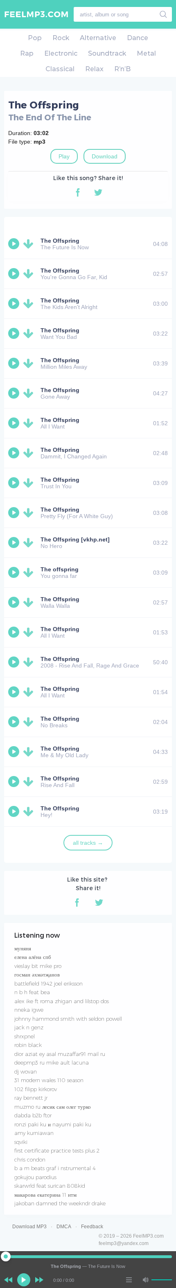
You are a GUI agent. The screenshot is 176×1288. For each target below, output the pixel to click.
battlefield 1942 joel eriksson (48, 983)
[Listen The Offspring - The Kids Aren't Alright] (14, 303)
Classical (59, 69)
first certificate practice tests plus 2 (56, 1150)
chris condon (29, 1159)
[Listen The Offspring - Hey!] (14, 811)
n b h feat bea (32, 992)
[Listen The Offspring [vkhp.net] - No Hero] (14, 542)
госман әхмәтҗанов (37, 974)
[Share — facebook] (78, 192)
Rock (60, 38)
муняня (22, 948)
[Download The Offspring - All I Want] (29, 423)
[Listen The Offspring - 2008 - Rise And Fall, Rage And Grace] (14, 662)
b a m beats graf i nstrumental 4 (55, 1168)
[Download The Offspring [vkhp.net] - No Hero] (29, 542)
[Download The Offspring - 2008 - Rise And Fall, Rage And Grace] (29, 662)
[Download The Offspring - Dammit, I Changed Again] (29, 453)
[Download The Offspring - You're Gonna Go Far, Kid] (29, 273)
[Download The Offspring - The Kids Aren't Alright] (29, 303)
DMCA (63, 1226)
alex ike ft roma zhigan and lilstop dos (61, 1001)
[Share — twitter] (98, 192)
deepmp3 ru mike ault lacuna (51, 1062)
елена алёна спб (32, 957)
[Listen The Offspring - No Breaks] (14, 722)
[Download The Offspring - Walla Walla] (29, 602)
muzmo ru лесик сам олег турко (52, 1106)
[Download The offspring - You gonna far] (29, 572)
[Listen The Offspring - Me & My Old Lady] (14, 751)
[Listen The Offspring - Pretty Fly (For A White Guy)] (14, 512)
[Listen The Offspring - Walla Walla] (14, 602)
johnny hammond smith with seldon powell (68, 1018)
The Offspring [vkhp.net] (75, 539)
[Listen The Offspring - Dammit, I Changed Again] (14, 453)
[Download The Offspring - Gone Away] (29, 393)
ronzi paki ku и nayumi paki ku (52, 1124)
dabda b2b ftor (33, 1115)
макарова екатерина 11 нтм (45, 1194)
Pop (35, 38)
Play (64, 156)
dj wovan (25, 1071)
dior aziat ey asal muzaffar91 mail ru (59, 1054)
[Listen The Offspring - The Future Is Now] (14, 243)
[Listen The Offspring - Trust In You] (14, 482)
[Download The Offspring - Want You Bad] (29, 333)
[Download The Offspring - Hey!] (29, 811)
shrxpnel (24, 1036)
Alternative (98, 38)
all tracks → (88, 842)
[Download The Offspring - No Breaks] (29, 722)
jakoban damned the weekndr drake (60, 1203)
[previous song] (8, 1280)
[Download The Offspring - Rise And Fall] (29, 781)
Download (104, 156)
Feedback (92, 1226)
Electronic (60, 53)
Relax (94, 69)
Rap (27, 53)
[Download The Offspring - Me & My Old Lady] (29, 751)
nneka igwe (28, 1009)
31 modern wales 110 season (48, 1080)
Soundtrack (107, 53)
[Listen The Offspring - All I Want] (14, 423)
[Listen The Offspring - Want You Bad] (14, 333)
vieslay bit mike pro (37, 966)
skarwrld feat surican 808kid (49, 1185)
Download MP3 (29, 1226)
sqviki (20, 1142)
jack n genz (28, 1027)
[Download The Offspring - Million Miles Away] (29, 363)
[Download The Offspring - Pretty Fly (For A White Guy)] (29, 512)
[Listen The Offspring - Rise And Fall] (14, 781)
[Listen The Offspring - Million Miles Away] (14, 363)
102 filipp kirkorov (35, 1089)
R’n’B (122, 69)
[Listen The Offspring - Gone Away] (14, 393)
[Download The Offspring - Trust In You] (29, 482)
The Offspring (60, 240)
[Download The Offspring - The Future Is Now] (29, 243)
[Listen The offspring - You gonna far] (14, 572)
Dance (137, 38)
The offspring (60, 569)
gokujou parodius (35, 1177)
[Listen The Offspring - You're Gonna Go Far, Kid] (14, 273)
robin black (28, 1045)
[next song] (39, 1280)
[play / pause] (23, 1279)
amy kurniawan (34, 1133)
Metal (146, 53)
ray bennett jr (30, 1097)
